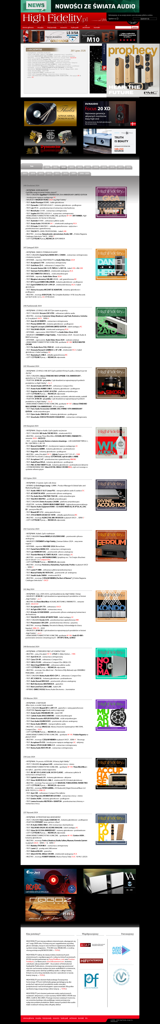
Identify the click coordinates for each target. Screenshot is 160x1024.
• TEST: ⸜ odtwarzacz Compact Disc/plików (45, 793)
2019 (104, 167)
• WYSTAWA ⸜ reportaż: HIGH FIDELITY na (50, 260)
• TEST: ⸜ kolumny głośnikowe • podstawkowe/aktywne (57, 465)
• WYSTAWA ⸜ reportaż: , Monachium (45, 546)
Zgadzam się (113, 19)
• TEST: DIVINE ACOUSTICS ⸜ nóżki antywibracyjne (48, 61)
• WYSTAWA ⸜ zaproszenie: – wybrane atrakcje (52, 340)
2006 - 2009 (84, 174)
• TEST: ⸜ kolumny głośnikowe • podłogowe (54, 282)
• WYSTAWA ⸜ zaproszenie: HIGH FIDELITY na (52, 332)
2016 (128, 167)
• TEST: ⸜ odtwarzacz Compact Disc (45, 266)
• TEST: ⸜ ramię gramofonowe (43, 512)
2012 (49, 174)
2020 (96, 167)
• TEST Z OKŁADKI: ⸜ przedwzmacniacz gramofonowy (52, 620)
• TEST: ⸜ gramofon (44, 684)
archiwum (86, 28)
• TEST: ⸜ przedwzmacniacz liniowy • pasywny (52, 623)
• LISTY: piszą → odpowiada (45, 357)
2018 (112, 167)
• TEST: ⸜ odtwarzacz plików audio (48, 665)
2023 (72, 167)
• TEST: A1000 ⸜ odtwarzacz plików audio (45, 221)
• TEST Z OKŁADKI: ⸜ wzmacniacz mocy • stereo (50, 764)
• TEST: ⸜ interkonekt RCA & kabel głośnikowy (54, 780)
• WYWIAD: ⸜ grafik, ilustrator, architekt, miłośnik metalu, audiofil (56, 397)
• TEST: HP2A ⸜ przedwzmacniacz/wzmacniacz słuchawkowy (50, 208)
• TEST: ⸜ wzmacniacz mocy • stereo (54, 796)
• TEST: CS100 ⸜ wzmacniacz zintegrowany (46, 211)
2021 (88, 167)
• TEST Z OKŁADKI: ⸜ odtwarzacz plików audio (50, 313)
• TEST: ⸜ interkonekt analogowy (49, 271)
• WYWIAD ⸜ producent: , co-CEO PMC (50, 67)
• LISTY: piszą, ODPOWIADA (45, 239)
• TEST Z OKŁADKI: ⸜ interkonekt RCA (49, 433)
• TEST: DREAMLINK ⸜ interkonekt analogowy (51, 224)
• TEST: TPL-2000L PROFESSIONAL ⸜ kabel (46, 231)
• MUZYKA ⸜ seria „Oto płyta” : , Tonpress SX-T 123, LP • (53, 454)
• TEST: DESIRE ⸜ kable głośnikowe (45, 203)
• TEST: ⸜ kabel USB (44, 713)
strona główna (28, 28)
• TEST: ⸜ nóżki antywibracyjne (47, 274)
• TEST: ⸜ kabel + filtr (54, 268)
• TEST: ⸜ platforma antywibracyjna (52, 391)
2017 (120, 167)
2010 (65, 174)
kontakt (97, 28)
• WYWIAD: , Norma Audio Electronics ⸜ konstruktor (50, 690)
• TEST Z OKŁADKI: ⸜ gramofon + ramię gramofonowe (54, 708)
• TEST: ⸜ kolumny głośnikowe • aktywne (48, 778)
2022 (80, 167)
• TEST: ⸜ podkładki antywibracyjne (46, 499)
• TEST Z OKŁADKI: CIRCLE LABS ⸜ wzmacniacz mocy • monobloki (49, 54)
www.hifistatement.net (55, 962)
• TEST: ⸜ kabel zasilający (54, 327)
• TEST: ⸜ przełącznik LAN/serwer (41, 848)
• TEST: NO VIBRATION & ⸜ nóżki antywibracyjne (49, 64)
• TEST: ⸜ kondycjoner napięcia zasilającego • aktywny (55, 742)
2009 (74, 174)
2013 (41, 174)
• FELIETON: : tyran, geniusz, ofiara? (43, 822)
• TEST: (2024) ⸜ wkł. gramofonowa (51, 279)
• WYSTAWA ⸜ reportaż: (44, 277)
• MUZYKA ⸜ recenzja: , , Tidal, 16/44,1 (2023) (56, 857)
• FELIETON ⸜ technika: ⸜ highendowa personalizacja (56, 504)
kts (86, 1018)
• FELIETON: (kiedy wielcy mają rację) (45, 710)
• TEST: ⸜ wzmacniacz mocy (44, 610)
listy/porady (51, 28)
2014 (33, 174)
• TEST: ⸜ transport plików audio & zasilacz (55, 491)
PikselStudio (114, 1021)
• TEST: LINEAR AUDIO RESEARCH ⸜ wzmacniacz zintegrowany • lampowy (52, 62)
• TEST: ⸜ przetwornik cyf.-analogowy (51, 573)
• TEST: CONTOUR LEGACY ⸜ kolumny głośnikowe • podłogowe (53, 205)
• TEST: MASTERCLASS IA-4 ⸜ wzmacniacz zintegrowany (50, 214)
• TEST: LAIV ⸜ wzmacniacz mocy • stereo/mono (47, 74)
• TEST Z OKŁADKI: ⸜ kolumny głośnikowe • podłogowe (57, 820)
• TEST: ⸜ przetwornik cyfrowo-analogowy (49, 493)
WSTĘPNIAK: (39, 53)
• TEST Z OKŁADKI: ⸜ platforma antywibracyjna (52, 502)
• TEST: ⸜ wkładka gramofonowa (47, 355)
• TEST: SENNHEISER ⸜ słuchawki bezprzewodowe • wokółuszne (53, 66)
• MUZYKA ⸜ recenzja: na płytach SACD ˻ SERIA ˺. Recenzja (55, 740)
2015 (25, 174)
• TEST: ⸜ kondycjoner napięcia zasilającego (52, 446)
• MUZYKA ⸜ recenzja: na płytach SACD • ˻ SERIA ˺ (55, 518)
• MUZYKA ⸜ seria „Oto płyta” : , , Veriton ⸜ (51, 654)
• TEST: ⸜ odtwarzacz (43, 607)
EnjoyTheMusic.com (56, 959)
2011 (57, 174)
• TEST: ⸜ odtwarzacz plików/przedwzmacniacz (49, 570)
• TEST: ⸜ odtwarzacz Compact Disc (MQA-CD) (48, 662)
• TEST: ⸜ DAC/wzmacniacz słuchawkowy (49, 825)
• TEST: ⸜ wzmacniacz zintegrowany (46, 263)
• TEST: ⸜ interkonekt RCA (43, 575)
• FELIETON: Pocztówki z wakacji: (52, 457)
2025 (55, 167)
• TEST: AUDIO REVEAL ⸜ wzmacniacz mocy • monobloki (49, 59)
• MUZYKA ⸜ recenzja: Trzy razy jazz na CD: (57, 783)
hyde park (74, 28)
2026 (47, 167)
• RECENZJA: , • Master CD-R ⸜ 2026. (52, 69)
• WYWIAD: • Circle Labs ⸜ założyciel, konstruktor (51, 56)
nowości (63, 28)
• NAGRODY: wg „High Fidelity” (46, 200)
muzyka (40, 28)
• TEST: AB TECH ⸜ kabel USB (37, 70)
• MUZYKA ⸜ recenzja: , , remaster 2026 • (51, 57)
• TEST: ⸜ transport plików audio (46, 724)
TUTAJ (57, 950)
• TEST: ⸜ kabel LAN (43, 687)
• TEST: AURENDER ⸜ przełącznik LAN (41, 72)
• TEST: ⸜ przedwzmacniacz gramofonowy (51, 459)
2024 (64, 167)
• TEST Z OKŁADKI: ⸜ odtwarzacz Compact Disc (53, 676)
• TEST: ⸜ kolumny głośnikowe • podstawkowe (50, 449)
